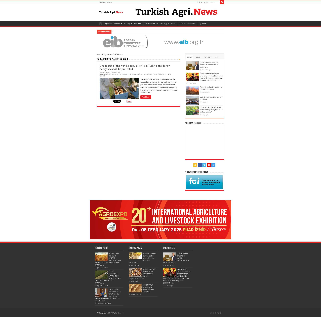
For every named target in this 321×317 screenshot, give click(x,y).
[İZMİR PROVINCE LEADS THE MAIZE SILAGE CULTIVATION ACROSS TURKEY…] (101, 274)
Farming (127, 23)
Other (181, 23)
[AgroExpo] (160, 220)
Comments (207, 57)
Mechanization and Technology (156, 23)
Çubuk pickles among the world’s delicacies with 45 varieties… (209, 65)
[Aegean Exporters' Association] (160, 42)
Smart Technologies (160, 74)
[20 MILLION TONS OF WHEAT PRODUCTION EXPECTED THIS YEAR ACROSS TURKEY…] (101, 256)
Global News (191, 23)
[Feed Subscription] (179, 60)
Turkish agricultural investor (122, 32)
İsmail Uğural (105, 73)
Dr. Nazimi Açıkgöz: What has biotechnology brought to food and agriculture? (211, 109)
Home (100, 23)
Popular (197, 57)
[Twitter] (202, 2)
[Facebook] (199, 2)
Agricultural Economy (112, 23)
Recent (189, 57)
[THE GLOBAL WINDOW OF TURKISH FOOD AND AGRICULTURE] (111, 12)
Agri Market (203, 23)
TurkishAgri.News (104, 2)
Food (173, 23)
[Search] (222, 2)
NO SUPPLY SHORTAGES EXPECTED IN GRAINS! (148, 288)
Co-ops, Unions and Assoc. (128, 74)
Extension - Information (145, 74)
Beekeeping (114, 74)
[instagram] (207, 2)
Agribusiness (105, 74)
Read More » (146, 97)
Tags (216, 57)
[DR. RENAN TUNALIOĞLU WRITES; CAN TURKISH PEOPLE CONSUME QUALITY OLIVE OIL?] (101, 292)
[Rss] (197, 2)
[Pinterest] (204, 2)
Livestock (137, 23)
